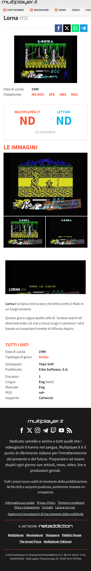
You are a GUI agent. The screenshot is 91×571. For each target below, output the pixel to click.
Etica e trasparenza (27, 507)
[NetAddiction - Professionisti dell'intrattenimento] (55, 526)
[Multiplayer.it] (20, 2)
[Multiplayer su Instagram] (37, 430)
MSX (74, 94)
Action (44, 357)
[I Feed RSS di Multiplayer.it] (69, 430)
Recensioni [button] (41, 10)
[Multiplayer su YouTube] (61, 430)
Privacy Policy (46, 502)
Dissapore (52, 535)
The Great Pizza (30, 541)
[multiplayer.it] (45, 421)
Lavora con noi (65, 507)
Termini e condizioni (71, 502)
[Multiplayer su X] (29, 430)
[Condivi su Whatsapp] (75, 28)
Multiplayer (16, 535)
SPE (52, 94)
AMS (63, 94)
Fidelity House (71, 535)
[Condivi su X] (67, 28)
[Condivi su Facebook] (58, 28)
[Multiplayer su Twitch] (53, 430)
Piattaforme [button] (15, 10)
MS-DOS (38, 94)
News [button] (62, 10)
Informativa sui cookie (19, 502)
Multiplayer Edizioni (58, 541)
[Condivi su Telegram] (83, 28)
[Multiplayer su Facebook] (21, 430)
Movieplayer (34, 535)
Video (76, 10)
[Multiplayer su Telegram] (45, 430)
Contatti (47, 507)
